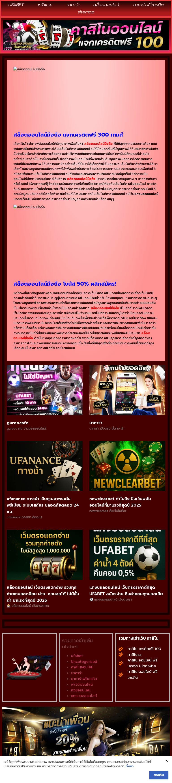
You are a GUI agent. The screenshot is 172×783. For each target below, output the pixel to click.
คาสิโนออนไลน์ (82, 667)
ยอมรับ (159, 775)
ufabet (77, 656)
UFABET (16, 5)
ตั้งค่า (130, 766)
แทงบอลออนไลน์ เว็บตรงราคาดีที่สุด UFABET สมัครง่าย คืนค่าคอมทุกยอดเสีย (126, 590)
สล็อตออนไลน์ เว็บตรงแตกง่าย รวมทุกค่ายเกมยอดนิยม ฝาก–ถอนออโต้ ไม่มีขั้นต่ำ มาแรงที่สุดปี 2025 (43, 593)
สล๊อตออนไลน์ (82, 684)
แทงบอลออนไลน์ (84, 696)
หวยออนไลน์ (80, 690)
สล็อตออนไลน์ (106, 5)
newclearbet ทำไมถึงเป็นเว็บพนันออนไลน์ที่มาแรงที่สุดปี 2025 (120, 502)
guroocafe (17, 423)
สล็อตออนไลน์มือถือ (81, 179)
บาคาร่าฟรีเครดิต (148, 5)
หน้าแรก (45, 5)
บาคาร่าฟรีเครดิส (84, 679)
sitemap (86, 12)
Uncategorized (84, 661)
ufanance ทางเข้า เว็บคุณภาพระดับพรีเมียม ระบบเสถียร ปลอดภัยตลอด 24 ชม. (43, 505)
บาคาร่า (73, 5)
